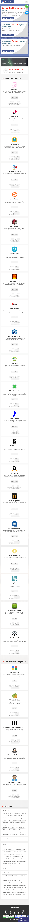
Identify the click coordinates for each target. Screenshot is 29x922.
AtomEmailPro (14, 254)
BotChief (14, 363)
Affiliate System (14, 700)
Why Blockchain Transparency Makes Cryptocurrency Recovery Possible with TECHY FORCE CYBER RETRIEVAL (15, 818)
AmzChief (14, 473)
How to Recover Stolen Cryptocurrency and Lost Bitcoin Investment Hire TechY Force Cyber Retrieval (15, 832)
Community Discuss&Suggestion (14, 727)
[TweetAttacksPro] (14, 167)
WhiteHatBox (14, 673)
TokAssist (14, 117)
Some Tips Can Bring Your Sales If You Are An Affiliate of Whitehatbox (15, 849)
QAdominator (14, 309)
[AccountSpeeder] (14, 496)
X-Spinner (14, 583)
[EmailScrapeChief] (14, 524)
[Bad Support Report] (14, 778)
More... (4, 868)
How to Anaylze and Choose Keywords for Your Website (15, 847)
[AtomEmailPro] (14, 249)
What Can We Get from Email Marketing (12, 863)
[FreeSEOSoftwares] (14, 606)
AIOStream (14, 89)
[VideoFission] (14, 194)
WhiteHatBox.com (16, 919)
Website (16, 97)
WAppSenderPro (14, 391)
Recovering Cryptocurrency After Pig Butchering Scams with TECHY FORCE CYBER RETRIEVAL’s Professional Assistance (15, 822)
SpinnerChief (14, 226)
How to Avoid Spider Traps (9, 866)
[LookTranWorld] (14, 551)
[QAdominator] (14, 304)
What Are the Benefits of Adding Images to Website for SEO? (15, 885)
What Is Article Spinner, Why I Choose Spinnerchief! (15, 854)
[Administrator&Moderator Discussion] (14, 750)
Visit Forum (14, 618)
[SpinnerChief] (14, 222)
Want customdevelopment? (24, 919)
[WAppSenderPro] (14, 386)
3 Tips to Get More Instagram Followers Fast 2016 (14, 851)
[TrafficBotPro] (14, 139)
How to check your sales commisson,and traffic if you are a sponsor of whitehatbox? (15, 861)
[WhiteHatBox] (14, 668)
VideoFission (14, 199)
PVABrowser (14, 446)
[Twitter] (14, 912)
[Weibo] (22, 912)
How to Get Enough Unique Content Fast (12, 858)
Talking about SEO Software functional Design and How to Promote (15, 882)
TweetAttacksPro (14, 171)
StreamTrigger (14, 418)
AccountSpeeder (14, 501)
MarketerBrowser (14, 336)
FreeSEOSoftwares (14, 610)
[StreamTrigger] (14, 414)
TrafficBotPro (14, 144)
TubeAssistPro (14, 281)
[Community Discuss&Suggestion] (14, 723)
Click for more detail (8, 18)
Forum (12, 97)
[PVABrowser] (14, 441)
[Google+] (6, 912)
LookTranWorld (14, 555)
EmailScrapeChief (14, 528)
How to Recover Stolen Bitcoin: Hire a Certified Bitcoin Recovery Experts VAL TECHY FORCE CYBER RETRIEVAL (15, 834)
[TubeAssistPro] (14, 277)
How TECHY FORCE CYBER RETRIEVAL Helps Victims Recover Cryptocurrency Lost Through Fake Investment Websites (15, 813)
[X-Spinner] (14, 578)
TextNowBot (14, 638)
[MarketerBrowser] (14, 331)
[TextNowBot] (14, 633)
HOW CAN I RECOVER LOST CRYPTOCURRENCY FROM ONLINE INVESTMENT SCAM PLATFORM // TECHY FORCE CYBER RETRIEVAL (15, 827)
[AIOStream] (14, 85)
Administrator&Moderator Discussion (14, 755)
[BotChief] (14, 359)
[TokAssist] (14, 112)
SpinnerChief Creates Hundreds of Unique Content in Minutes (15, 878)
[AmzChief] (14, 469)
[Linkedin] (18, 912)
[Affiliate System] (14, 695)
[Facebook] (10, 912)
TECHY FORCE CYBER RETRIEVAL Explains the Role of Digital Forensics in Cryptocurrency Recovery (15, 820)
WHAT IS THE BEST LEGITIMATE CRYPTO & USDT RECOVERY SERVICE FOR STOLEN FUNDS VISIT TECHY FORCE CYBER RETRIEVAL (15, 829)
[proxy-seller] (14, 62)
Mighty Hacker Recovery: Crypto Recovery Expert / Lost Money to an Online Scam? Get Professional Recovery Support (15, 825)
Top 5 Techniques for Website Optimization (13, 856)
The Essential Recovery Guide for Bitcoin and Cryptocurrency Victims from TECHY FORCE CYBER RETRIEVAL (15, 815)
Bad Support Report (14, 782)
